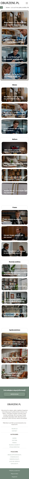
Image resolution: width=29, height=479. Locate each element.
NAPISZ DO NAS (14, 394)
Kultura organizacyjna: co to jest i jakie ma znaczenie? (15, 314)
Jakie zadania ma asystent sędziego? (13, 220)
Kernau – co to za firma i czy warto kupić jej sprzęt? (14, 75)
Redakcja (14, 428)
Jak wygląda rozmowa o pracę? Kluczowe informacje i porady (15, 300)
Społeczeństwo (14, 330)
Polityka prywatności (14, 470)
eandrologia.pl (14, 459)
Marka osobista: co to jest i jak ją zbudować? (15, 287)
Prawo (14, 207)
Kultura (14, 139)
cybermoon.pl (14, 457)
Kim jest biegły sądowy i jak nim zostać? (13, 236)
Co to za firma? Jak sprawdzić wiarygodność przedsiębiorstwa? (14, 58)
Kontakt (14, 431)
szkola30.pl (14, 463)
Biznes (14, 85)
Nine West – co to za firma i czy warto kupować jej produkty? (15, 23)
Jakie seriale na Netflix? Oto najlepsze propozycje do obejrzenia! (14, 151)
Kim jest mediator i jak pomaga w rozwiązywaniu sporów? (14, 252)
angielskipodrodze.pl (14, 454)
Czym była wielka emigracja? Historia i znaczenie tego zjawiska (14, 343)
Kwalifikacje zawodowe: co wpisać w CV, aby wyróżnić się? (16, 273)
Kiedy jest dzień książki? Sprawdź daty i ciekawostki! (15, 164)
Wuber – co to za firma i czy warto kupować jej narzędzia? (14, 41)
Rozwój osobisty (14, 262)
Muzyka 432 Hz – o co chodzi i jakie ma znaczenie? (16, 191)
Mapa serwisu (14, 473)
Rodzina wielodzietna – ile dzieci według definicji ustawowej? (13, 359)
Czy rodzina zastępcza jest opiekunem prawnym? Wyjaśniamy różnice (13, 375)
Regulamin (14, 476)
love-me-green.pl (14, 461)
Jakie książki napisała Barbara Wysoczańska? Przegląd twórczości (14, 178)
